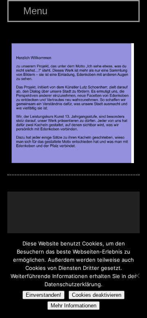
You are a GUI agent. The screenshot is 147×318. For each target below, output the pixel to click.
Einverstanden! (43, 295)
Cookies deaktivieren (96, 295)
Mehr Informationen (73, 306)
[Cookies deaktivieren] (137, 276)
